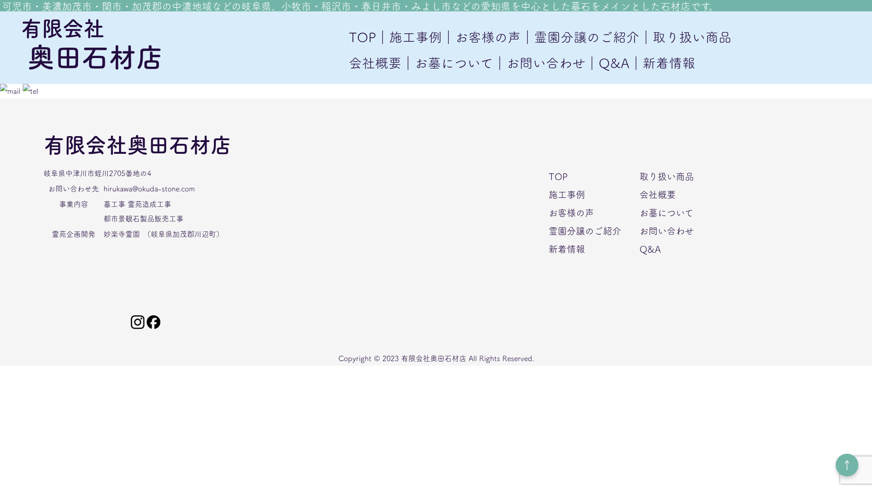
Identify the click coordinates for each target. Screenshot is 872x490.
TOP (362, 37)
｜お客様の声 (481, 37)
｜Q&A (607, 63)
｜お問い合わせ (539, 63)
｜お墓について (447, 63)
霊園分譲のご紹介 (585, 230)
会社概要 (375, 63)
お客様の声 (571, 212)
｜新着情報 (662, 63)
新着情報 (567, 249)
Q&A (650, 249)
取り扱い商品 (666, 176)
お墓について (666, 212)
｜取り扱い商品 (685, 37)
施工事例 (567, 194)
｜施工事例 (409, 37)
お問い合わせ (666, 230)
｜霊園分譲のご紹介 (580, 37)
